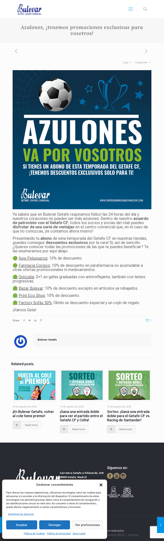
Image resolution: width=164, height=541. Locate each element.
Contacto (133, 534)
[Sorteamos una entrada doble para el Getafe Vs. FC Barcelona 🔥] (160, 525)
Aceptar (21, 525)
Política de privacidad (59, 533)
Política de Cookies (34, 533)
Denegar (55, 525)
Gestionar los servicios (21, 514)
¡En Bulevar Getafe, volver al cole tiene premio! (33, 414)
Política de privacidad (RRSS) (108, 534)
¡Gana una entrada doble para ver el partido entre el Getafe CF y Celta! (81, 416)
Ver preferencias (87, 525)
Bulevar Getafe (47, 339)
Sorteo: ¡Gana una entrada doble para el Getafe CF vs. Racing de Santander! (128, 416)
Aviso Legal (79, 533)
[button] (101, 485)
